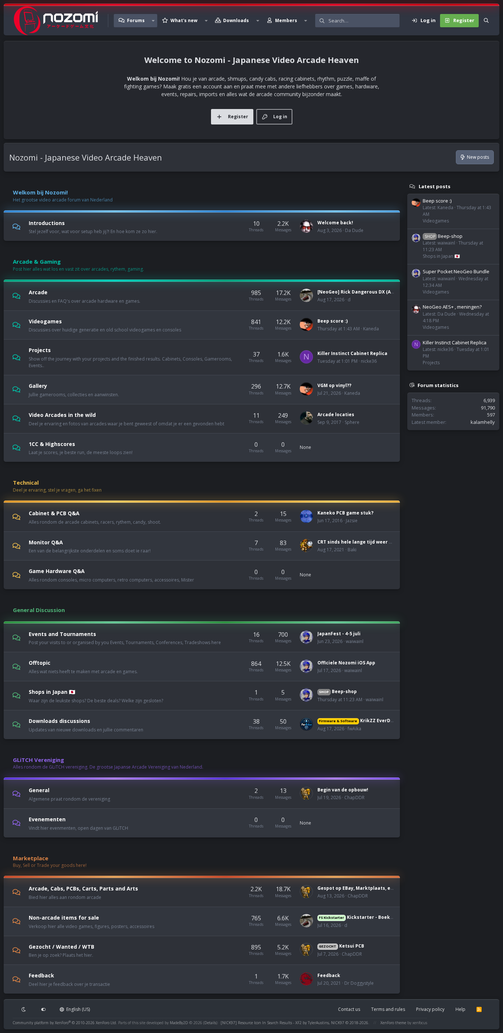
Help (460, 1009)
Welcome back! (335, 222)
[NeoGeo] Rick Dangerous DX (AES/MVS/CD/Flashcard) (379, 292)
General (39, 790)
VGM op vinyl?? (334, 385)
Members (286, 20)
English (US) (77, 1009)
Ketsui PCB (341, 946)
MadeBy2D (179, 1022)
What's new (183, 20)
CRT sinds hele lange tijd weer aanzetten (365, 542)
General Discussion (39, 610)
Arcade (38, 292)
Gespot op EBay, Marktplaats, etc (356, 888)
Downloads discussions (59, 720)
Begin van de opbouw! (342, 790)
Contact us (349, 1009)
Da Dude (354, 230)
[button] (153, 20)
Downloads (236, 20)
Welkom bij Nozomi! (40, 192)
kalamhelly (483, 421)
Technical (26, 482)
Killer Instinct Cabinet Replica (352, 353)
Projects (40, 350)
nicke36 (369, 361)
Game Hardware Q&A (57, 571)
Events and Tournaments (62, 633)
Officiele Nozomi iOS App (346, 663)
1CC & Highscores (52, 443)
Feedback (41, 975)
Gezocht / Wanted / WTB (61, 946)
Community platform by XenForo (65, 1022)
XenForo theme (393, 1022)
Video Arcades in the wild (62, 414)
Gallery (38, 385)
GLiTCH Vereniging (38, 759)
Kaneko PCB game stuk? (345, 513)
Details (210, 1022)
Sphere (352, 422)
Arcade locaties (335, 414)
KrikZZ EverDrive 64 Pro (367, 720)
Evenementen (47, 819)
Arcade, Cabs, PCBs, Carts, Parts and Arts (83, 888)
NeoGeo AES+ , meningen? (452, 306)
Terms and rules (388, 1009)
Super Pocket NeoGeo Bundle (456, 271)
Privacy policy (430, 1009)
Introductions (47, 222)
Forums (136, 20)
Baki (352, 550)
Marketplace (30, 858)
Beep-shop (337, 691)
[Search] (486, 20)
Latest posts (434, 186)
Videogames (45, 320)
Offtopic (39, 662)
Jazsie (352, 520)
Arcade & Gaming (37, 261)
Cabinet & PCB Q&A (54, 513)
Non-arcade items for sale (64, 917)
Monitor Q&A (46, 541)
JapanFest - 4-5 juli (338, 633)
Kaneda (371, 329)
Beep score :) (332, 321)
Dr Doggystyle (359, 983)
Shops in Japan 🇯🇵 (52, 691)
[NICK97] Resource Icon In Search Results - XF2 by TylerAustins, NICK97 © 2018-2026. (295, 1022)
